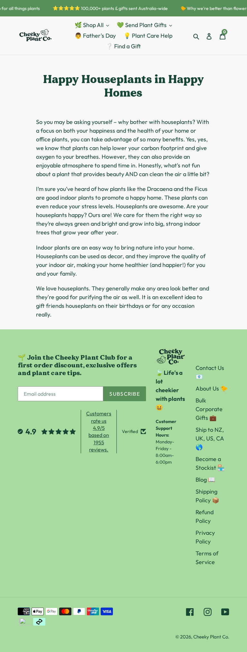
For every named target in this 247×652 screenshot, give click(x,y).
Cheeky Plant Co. (211, 637)
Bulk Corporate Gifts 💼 (209, 409)
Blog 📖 (205, 479)
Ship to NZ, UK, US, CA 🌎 (210, 438)
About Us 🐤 (211, 388)
